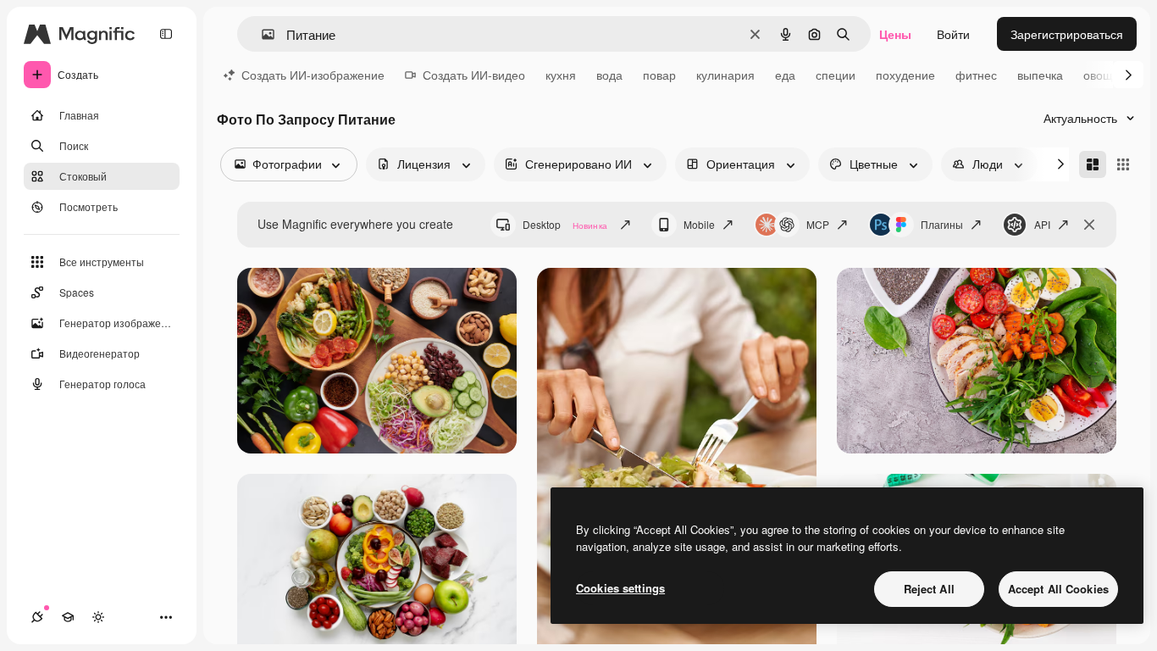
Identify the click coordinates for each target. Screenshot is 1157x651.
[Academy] (67, 617)
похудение (905, 74)
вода (609, 74)
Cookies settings (620, 588)
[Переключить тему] (98, 617)
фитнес (976, 74)
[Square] (1123, 164)
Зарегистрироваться (1066, 33)
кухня (560, 74)
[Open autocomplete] (261, 34)
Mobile (699, 224)
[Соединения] (37, 617)
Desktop (565, 224)
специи (835, 74)
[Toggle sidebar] (166, 33)
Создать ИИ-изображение (313, 74)
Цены (895, 33)
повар (659, 74)
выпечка (1040, 74)
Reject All (929, 589)
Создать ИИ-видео (474, 74)
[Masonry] (1092, 164)
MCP (817, 224)
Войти (953, 33)
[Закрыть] (1089, 224)
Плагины (942, 224)
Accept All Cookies (1058, 589)
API (1042, 224)
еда (785, 74)
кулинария (725, 74)
